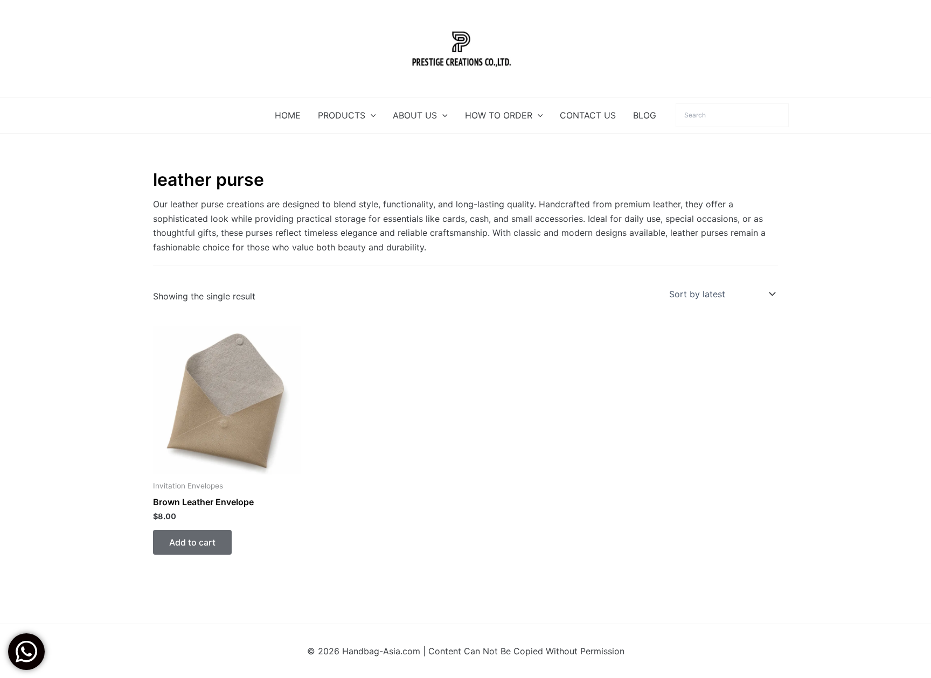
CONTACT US (588, 115)
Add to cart (192, 542)
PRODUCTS (341, 115)
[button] (370, 115)
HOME (288, 115)
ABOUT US (415, 115)
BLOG (644, 115)
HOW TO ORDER (498, 115)
